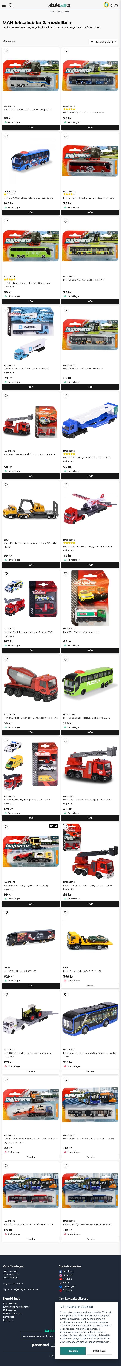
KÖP (30, 127)
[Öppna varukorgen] (116, 5)
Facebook (68, 1271)
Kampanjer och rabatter (16, 1307)
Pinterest (67, 1290)
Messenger (69, 1286)
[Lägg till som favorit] (111, 5)
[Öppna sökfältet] (10, 5)
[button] (106, 5)
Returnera (8, 1316)
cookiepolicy (89, 1335)
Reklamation (10, 1310)
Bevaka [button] (90, 986)
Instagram (68, 1275)
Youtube (67, 1278)
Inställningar (99, 1351)
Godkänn (73, 1351)
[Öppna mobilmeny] (4, 5)
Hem (53, 12)
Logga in (8, 1320)
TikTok (66, 1282)
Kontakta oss (10, 1303)
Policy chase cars (12, 1313)
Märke (59, 12)
